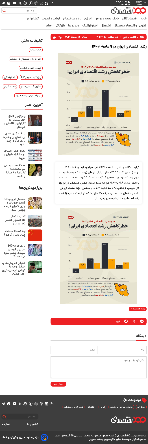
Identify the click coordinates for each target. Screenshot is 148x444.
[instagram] (8, 3)
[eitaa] (46, 3)
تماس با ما (32, 424)
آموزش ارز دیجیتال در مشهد (25, 59)
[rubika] (36, 3)
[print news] (54, 37)
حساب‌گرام (10, 86)
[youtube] (14, 3)
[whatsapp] (118, 321)
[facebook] (126, 321)
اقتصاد (91, 407)
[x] (20, 3)
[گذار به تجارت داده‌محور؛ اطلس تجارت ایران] (35, 220)
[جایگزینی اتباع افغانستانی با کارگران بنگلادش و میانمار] (35, 122)
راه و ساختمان (72, 19)
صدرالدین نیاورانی (73, 407)
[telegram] (3, 3)
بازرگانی (60, 26)
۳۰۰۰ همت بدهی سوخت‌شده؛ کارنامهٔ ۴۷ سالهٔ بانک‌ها (14, 171)
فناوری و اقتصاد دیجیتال (130, 26)
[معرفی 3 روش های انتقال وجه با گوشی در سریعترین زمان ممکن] (35, 268)
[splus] (30, 3)
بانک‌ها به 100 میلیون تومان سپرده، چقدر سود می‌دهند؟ (14, 251)
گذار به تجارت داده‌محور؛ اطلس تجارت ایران (15, 220)
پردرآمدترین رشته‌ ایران (28, 95)
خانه (143, 19)
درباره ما (5, 424)
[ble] (41, 3)
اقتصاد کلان (130, 19)
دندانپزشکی (10, 77)
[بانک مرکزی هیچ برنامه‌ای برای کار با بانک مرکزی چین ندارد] (35, 139)
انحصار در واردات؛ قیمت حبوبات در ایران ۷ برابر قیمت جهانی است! (14, 204)
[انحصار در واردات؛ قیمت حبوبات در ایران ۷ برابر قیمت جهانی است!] (35, 204)
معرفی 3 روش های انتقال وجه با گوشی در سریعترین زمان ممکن (13, 268)
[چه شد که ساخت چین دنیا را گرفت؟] (35, 235)
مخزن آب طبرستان (31, 86)
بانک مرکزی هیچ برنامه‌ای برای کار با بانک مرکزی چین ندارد (14, 139)
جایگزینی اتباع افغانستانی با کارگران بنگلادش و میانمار (14, 122)
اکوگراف (141, 407)
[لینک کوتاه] (60, 37)
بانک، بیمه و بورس (107, 19)
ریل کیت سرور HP (31, 77)
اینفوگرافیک (90, 26)
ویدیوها (73, 26)
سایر (48, 26)
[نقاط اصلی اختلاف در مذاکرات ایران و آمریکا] (35, 155)
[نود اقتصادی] (128, 10)
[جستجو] (4, 10)
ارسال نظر (58, 384)
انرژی (88, 19)
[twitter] (133, 321)
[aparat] (25, 3)
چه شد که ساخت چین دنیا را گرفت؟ (14, 233)
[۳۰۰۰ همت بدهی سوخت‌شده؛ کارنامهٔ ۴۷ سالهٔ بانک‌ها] (35, 171)
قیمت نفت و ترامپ (30, 68)
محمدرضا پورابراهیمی (121, 407)
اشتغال (106, 26)
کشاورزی (33, 19)
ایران (102, 407)
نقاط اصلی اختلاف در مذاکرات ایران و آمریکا (14, 154)
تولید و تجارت (51, 19)
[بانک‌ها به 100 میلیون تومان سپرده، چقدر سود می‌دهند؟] (35, 251)
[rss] (52, 3)
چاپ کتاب (35, 50)
